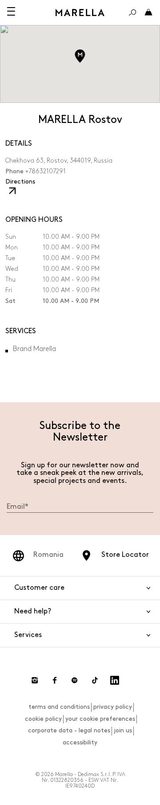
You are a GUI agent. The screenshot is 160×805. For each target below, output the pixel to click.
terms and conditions (59, 707)
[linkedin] (114, 680)
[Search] (132, 12)
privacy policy (112, 707)
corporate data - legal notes (69, 730)
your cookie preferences (100, 719)
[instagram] (34, 680)
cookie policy (43, 719)
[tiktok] (94, 680)
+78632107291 (45, 171)
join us (123, 730)
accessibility (80, 742)
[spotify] (74, 680)
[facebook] (54, 680)
